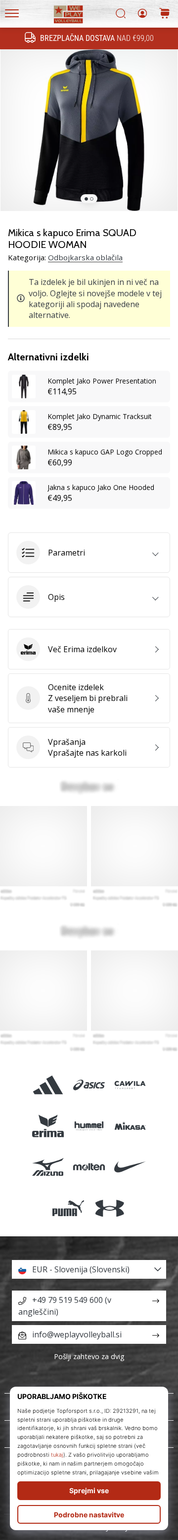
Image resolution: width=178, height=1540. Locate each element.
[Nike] (130, 1167)
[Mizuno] (47, 1167)
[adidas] (47, 1084)
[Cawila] (130, 1084)
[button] (89, 552)
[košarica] (164, 14)
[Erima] (47, 1126)
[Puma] (68, 1208)
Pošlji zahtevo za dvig (89, 1356)
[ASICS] (88, 1084)
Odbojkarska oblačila (85, 257)
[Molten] (88, 1167)
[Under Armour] (109, 1208)
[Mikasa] (130, 1126)
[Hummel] (88, 1126)
